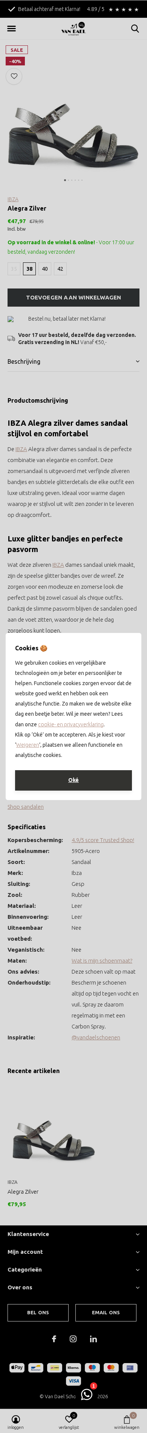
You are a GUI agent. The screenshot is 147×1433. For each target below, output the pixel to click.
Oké (73, 780)
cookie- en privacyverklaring (71, 724)
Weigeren (27, 745)
